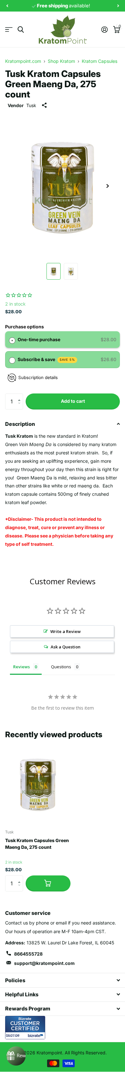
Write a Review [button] (65, 631)
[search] (21, 29)
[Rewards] (16, 1056)
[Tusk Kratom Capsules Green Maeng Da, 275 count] (38, 783)
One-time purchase (39, 339)
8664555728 (28, 954)
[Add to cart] (48, 883)
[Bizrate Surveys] (36, 1035)
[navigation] (7, 6)
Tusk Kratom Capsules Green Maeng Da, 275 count (37, 844)
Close (62, 980)
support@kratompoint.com (44, 963)
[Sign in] (104, 29)
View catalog (9, 29)
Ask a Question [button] (65, 647)
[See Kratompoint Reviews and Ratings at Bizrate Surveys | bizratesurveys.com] (25, 1027)
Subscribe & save (46, 359)
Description (20, 424)
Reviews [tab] (21, 667)
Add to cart (73, 401)
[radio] (12, 339)
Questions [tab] (61, 667)
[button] (20, 395)
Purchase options (24, 326)
